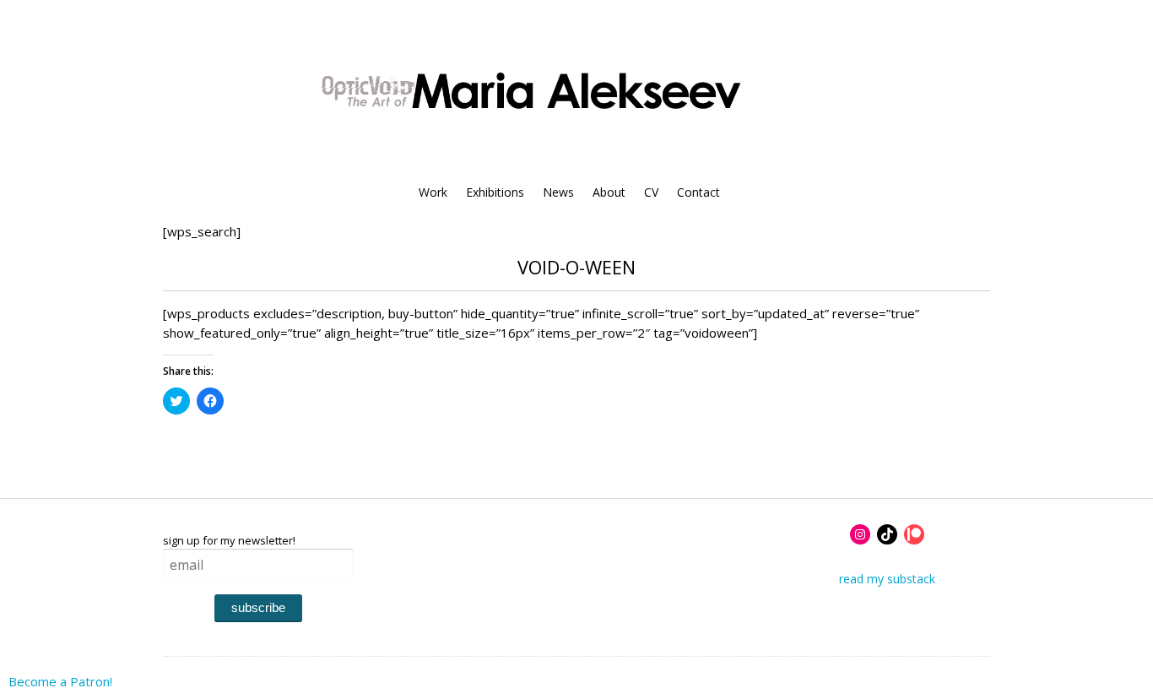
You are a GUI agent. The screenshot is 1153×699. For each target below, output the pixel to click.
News (558, 192)
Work (433, 192)
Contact (698, 192)
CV (651, 192)
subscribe (258, 607)
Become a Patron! (60, 681)
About (609, 192)
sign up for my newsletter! (229, 540)
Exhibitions (495, 192)
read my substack (887, 579)
